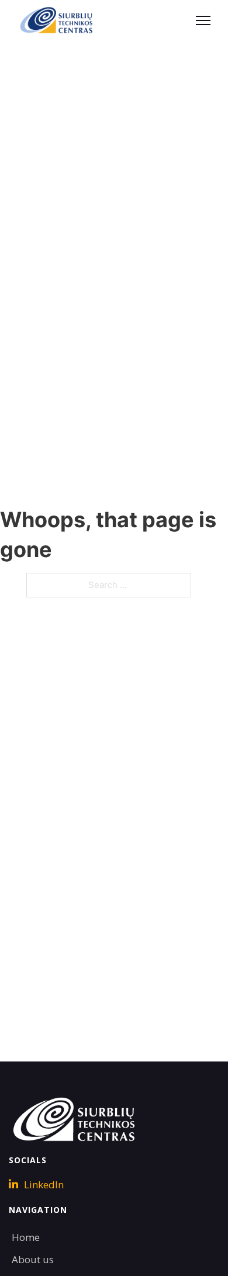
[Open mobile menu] (203, 20)
